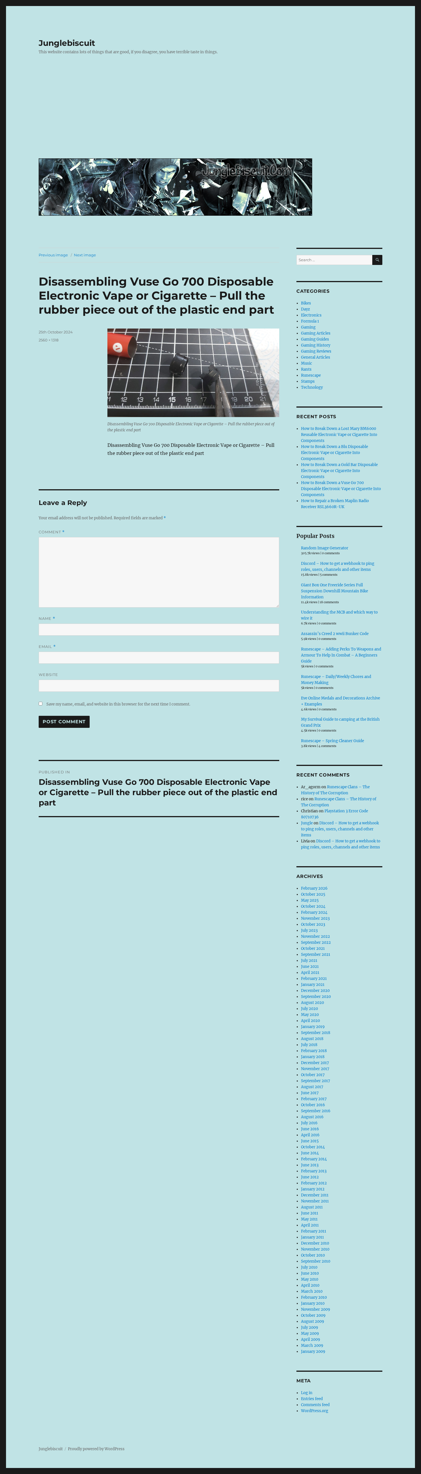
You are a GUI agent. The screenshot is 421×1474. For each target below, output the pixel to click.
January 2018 (312, 1056)
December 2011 (314, 1195)
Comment (52, 532)
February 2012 (314, 1183)
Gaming (308, 327)
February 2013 (313, 1171)
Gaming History (315, 345)
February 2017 (314, 1098)
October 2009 (313, 1315)
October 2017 (313, 1074)
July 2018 (309, 1044)
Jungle (307, 823)
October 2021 (313, 948)
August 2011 (312, 1207)
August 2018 (312, 1038)
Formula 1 (310, 321)
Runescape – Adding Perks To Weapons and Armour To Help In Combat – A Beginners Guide (341, 655)
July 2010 (309, 1267)
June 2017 (310, 1092)
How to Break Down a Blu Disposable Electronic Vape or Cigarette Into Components (334, 452)
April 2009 (310, 1339)
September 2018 (315, 1032)
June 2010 (310, 1273)
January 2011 (312, 1237)
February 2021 (314, 978)
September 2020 (316, 996)
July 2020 (309, 1008)
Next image (85, 255)
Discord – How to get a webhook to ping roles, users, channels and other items (340, 829)
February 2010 (314, 1297)
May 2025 (310, 900)
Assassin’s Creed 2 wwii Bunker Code (335, 633)
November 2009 (315, 1309)
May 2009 (310, 1333)
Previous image (53, 255)
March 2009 (312, 1345)
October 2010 (313, 1255)
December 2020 (315, 990)
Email (47, 646)
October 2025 (313, 894)
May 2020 (310, 1014)
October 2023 (313, 924)
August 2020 (312, 1002)
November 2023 (315, 918)
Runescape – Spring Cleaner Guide (332, 740)
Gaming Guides (315, 339)
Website (48, 674)
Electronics (311, 315)
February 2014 (314, 1159)
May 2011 (309, 1219)
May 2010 (309, 1279)
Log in (306, 1392)
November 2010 (315, 1249)
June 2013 (309, 1165)
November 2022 (315, 936)
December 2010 (315, 1243)
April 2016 (310, 1135)
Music (306, 363)
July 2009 (309, 1327)
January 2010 (312, 1303)
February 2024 (314, 912)
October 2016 (313, 1104)
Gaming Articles (315, 333)
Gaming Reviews (316, 351)
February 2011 (313, 1231)
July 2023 (309, 930)
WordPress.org (314, 1410)
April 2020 (310, 1020)
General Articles (315, 357)
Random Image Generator (324, 548)
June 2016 (310, 1129)
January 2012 (312, 1189)
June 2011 (309, 1213)
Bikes (306, 303)
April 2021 (310, 972)
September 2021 (315, 954)
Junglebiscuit (67, 43)
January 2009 (313, 1351)
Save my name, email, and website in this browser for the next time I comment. (118, 704)
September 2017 (315, 1080)
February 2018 (314, 1050)
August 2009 (312, 1321)
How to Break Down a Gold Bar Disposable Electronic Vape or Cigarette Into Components (339, 470)
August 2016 (312, 1117)
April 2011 (310, 1225)
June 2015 (310, 1141)
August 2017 (312, 1086)
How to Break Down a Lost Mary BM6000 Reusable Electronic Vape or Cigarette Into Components (339, 434)
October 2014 (313, 1147)
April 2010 (310, 1285)
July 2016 (309, 1123)
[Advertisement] (211, 111)
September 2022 (316, 942)
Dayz (305, 309)
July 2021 (309, 960)
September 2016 (315, 1111)
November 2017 (315, 1068)
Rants (306, 369)
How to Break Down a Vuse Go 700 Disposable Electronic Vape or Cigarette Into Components (341, 488)
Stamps (308, 381)
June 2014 (310, 1153)
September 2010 (315, 1261)
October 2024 (313, 906)
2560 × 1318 (48, 340)
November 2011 (315, 1201)
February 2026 (314, 888)
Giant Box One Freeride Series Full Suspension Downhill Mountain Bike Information (334, 591)
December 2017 (315, 1062)
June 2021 (310, 966)
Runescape (311, 375)
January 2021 (312, 984)
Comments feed (315, 1404)
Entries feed (312, 1398)
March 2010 (311, 1291)
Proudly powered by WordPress (96, 1449)
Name (47, 618)
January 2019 (313, 1026)
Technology (312, 387)
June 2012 (310, 1177)
